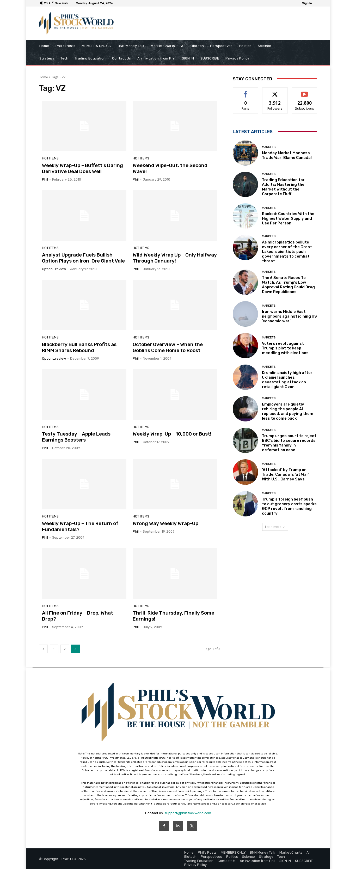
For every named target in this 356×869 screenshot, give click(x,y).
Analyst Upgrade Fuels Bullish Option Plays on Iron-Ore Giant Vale (83, 258)
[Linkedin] (178, 826)
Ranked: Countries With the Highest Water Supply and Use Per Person (288, 218)
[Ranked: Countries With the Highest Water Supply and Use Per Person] (245, 216)
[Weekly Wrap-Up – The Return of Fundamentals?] (84, 484)
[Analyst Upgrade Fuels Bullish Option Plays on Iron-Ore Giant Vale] (84, 215)
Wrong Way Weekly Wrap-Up (165, 523)
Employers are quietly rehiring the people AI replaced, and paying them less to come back (287, 411)
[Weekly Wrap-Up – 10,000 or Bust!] (175, 394)
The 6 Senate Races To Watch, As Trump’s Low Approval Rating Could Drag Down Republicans (288, 284)
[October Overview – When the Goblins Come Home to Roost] (175, 305)
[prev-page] (43, 649)
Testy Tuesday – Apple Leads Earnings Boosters (76, 437)
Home (43, 77)
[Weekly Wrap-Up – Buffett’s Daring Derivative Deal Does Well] (84, 126)
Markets (268, 147)
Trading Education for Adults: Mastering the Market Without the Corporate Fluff (283, 186)
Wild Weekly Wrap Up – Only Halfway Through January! (175, 258)
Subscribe (305, 91)
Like (246, 91)
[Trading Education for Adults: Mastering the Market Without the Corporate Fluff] (245, 184)
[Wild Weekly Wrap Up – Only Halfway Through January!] (175, 215)
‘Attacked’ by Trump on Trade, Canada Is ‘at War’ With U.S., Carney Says (285, 474)
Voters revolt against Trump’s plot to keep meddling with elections (285, 348)
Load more (273, 527)
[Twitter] (192, 826)
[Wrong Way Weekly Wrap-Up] (175, 484)
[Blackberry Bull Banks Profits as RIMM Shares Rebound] (84, 305)
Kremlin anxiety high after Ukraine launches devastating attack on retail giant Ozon (287, 379)
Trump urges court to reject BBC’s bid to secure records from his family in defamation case (289, 442)
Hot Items (50, 158)
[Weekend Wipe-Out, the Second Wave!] (175, 126)
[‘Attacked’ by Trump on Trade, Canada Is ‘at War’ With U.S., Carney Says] (245, 472)
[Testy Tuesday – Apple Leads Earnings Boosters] (84, 394)
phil (45, 179)
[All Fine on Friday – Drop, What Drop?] (84, 573)
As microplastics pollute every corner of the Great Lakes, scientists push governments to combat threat (287, 251)
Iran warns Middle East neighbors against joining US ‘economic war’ (289, 316)
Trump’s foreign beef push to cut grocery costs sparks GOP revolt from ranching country (289, 506)
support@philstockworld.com (187, 813)
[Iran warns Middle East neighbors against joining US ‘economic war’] (245, 313)
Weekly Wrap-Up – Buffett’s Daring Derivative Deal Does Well (82, 168)
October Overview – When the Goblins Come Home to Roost (168, 347)
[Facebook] (164, 826)
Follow (275, 91)
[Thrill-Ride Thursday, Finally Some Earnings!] (175, 573)
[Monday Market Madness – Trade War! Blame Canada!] (245, 152)
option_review (54, 269)
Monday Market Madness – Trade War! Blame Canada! (287, 155)
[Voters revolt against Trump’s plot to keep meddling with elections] (245, 345)
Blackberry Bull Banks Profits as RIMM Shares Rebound (79, 347)
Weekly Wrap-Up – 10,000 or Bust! (172, 434)
